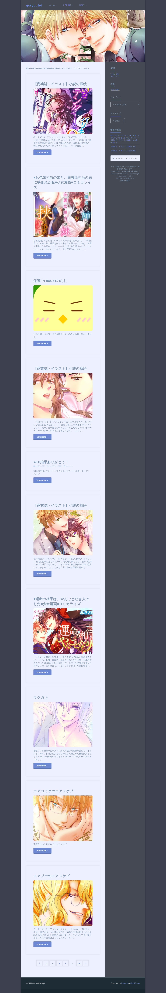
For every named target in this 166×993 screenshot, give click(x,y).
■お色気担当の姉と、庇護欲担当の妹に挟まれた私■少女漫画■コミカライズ (62, 182)
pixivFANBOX (114, 90)
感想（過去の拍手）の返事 (51, 466)
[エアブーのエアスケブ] (74, 903)
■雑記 (38, 466)
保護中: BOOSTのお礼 (50, 281)
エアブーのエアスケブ (51, 876)
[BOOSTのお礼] (72, 308)
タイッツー (114, 76)
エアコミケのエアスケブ (53, 791)
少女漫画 (33, 615)
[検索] (113, 158)
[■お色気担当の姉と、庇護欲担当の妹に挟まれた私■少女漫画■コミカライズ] (77, 214)
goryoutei (34, 5)
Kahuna (124, 983)
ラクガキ (40, 697)
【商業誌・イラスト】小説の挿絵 (60, 84)
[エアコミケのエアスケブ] (72, 818)
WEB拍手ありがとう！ (51, 462)
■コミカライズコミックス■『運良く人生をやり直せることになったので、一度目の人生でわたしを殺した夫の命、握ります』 (125, 138)
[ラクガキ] (72, 724)
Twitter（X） (115, 74)
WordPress (135, 983)
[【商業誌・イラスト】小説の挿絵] (77, 111)
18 (79, 963)
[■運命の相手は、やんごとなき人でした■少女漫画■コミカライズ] (77, 631)
